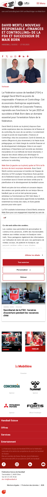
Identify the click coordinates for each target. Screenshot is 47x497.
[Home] (8, 4)
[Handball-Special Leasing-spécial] (12, 342)
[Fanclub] (35, 342)
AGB (42, 485)
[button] (41, 3)
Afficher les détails (32, 255)
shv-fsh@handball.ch (9, 479)
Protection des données (30, 485)
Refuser (23, 277)
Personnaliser (22, 270)
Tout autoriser (23, 262)
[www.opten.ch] (4, 493)
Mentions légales (13, 485)
